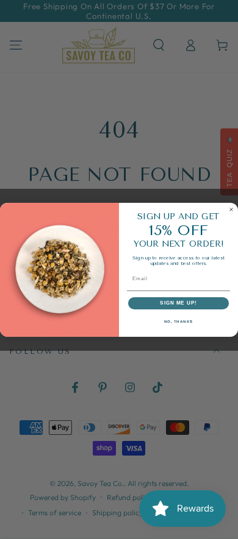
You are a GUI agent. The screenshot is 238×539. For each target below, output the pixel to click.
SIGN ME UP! (178, 303)
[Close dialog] (231, 209)
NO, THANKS (178, 321)
